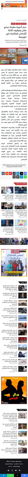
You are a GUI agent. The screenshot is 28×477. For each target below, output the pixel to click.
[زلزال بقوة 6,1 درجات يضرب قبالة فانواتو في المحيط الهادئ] (22, 362)
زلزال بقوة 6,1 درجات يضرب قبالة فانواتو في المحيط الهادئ (9, 360)
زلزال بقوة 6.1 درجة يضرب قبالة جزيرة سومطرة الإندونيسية (10, 324)
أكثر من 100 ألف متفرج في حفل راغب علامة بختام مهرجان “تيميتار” (9, 425)
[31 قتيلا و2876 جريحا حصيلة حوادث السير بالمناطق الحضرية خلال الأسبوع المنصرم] (22, 310)
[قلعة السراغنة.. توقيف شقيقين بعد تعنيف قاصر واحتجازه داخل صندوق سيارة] (22, 340)
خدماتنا (21, 464)
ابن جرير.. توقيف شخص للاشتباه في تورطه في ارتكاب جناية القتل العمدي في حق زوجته (9, 331)
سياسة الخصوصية (9, 464)
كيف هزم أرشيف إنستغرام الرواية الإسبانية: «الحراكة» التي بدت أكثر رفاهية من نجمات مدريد (7, 213)
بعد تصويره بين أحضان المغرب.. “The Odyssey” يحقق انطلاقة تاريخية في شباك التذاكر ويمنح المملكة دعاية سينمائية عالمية (9, 434)
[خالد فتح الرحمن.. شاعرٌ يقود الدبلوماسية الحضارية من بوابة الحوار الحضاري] (22, 443)
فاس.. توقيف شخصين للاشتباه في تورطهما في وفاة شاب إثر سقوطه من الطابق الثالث (10, 287)
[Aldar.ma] (14, 5)
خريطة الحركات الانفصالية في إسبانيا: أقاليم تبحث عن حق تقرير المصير (21, 229)
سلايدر (13, 24)
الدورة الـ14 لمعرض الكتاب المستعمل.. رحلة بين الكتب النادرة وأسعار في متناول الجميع (9, 449)
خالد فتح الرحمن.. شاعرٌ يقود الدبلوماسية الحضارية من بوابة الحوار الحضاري (10, 442)
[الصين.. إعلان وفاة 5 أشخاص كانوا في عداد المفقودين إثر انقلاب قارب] (22, 318)
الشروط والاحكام (16, 466)
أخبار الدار (18, 20)
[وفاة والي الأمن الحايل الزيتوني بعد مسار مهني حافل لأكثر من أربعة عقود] (22, 295)
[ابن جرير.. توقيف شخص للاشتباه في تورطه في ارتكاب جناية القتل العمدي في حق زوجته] (22, 332)
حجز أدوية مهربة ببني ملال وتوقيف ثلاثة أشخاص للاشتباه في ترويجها (14, 166)
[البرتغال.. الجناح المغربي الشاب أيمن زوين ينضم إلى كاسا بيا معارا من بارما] (21, 190)
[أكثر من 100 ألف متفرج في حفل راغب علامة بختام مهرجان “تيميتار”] (22, 426)
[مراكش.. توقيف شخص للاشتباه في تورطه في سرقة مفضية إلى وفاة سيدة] (22, 369)
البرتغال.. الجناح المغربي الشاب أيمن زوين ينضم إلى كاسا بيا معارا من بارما (21, 196)
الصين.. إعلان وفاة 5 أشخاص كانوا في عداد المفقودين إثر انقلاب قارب (9, 317)
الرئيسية (23, 20)
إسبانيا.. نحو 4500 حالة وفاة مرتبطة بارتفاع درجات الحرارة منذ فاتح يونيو (9, 302)
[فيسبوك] (25, 173)
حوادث (18, 24)
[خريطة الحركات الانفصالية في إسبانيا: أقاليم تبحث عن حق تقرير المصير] (21, 222)
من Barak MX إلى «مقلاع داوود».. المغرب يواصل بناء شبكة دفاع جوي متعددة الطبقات (21, 213)
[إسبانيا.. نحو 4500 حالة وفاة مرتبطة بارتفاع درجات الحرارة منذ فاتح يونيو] (22, 303)
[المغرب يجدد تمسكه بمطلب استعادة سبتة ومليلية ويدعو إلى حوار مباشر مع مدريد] (7, 222)
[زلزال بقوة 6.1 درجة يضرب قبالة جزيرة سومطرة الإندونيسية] (22, 325)
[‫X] (21, 173)
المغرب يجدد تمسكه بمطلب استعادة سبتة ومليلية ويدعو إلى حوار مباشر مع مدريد (8, 230)
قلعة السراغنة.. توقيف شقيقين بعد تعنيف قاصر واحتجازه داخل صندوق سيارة (9, 339)
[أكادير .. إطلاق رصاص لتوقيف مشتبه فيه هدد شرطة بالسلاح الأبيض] (22, 354)
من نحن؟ (10, 466)
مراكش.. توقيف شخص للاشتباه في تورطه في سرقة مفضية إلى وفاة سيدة (9, 368)
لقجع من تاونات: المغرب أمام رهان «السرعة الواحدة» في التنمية (7, 196)
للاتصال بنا (16, 464)
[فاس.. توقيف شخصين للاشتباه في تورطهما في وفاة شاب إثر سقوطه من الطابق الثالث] (22, 288)
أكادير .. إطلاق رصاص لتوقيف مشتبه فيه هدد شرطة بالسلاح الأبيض (10, 353)
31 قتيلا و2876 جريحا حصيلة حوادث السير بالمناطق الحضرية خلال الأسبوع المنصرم (10, 310)
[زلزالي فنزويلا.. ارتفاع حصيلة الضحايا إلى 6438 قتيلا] (22, 347)
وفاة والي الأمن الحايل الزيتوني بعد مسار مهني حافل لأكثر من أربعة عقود (10, 295)
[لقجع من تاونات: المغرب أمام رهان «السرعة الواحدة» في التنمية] (7, 190)
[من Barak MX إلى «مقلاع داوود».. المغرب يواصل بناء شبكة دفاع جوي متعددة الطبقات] (21, 205)
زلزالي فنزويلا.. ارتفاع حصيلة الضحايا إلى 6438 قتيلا (10, 346)
